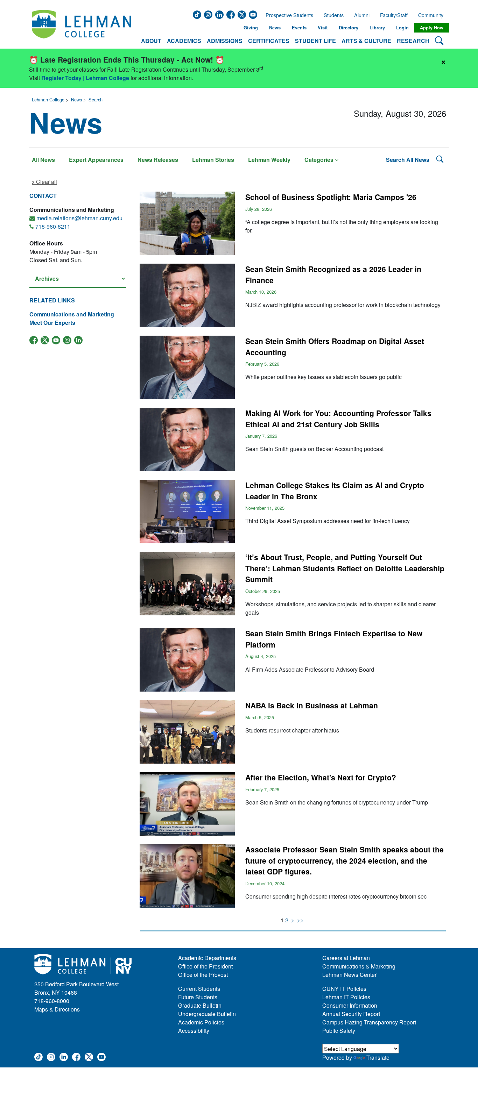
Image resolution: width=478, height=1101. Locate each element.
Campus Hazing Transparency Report (369, 1022)
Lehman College (48, 99)
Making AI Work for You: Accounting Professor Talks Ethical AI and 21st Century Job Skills (338, 418)
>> (300, 920)
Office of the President (205, 966)
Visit (323, 27)
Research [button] (413, 41)
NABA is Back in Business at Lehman (311, 705)
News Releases (158, 160)
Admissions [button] (224, 41)
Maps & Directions (57, 1009)
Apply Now (431, 27)
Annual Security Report (351, 1014)
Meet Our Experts (52, 323)
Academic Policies (201, 1022)
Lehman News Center (349, 975)
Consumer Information (349, 1005)
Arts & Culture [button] (366, 41)
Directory (348, 27)
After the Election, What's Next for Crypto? (320, 777)
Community (433, 15)
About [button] (151, 41)
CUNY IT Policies (344, 989)
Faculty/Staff (394, 15)
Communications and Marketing (71, 314)
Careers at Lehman (346, 958)
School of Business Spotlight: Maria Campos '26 (330, 197)
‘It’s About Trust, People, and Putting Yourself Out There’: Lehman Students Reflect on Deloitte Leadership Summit (344, 568)
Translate (377, 1057)
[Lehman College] (81, 28)
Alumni (362, 15)
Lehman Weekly (269, 160)
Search (96, 99)
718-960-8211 (52, 226)
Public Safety (338, 1031)
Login (402, 27)
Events (299, 27)
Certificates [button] (268, 41)
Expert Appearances (96, 160)
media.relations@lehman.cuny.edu (79, 218)
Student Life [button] (315, 41)
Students (333, 15)
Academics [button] (184, 41)
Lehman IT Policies (346, 997)
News (275, 27)
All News (43, 160)
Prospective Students (287, 15)
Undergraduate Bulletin (207, 1014)
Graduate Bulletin (200, 1005)
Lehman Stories (213, 160)
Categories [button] (319, 160)
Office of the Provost (203, 975)
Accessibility (193, 1031)
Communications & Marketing (358, 966)
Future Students (197, 997)
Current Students (199, 989)
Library (377, 27)
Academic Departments (207, 958)
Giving (251, 27)
